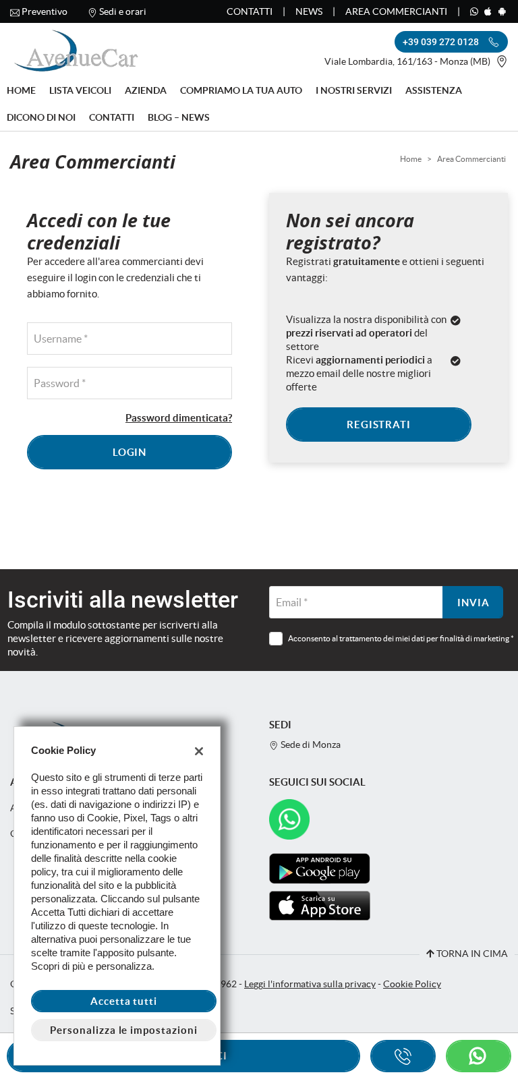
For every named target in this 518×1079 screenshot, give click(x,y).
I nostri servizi (354, 90)
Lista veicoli (80, 90)
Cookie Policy (412, 984)
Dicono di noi (41, 117)
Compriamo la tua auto (241, 90)
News (308, 11)
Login (130, 452)
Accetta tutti (123, 1001)
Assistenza (433, 90)
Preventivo (44, 11)
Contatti (249, 11)
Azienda (146, 90)
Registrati (379, 424)
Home (21, 90)
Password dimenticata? (178, 418)
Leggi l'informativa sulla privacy (310, 984)
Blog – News (179, 117)
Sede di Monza (310, 745)
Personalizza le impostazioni (124, 1030)
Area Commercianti (396, 11)
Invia (473, 602)
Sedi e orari (122, 11)
